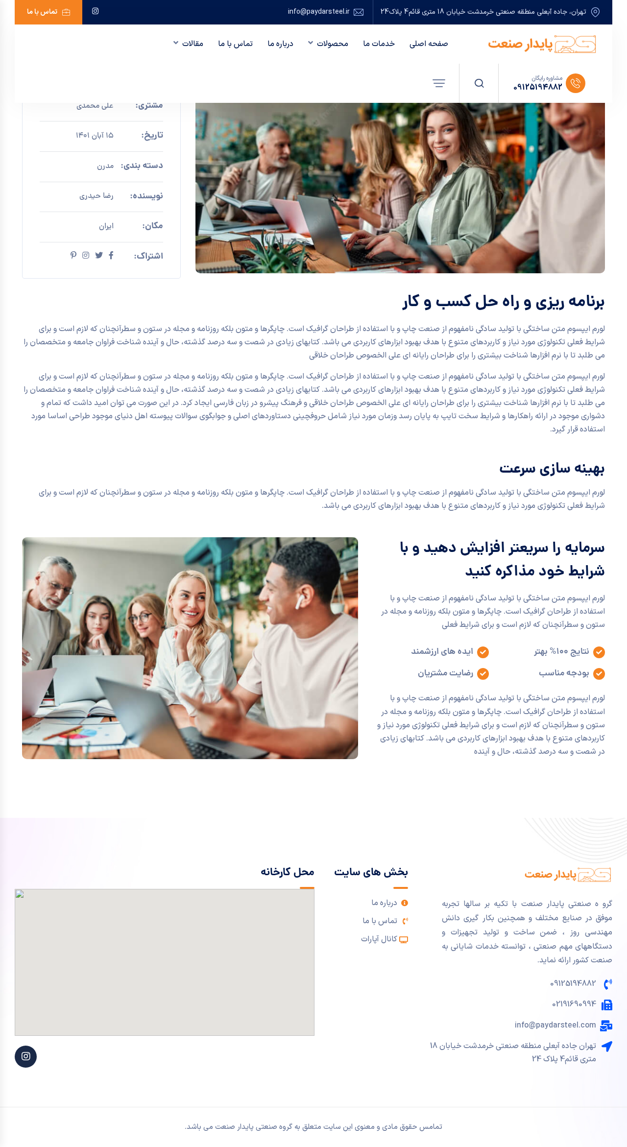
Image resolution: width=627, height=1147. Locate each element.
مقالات (192, 44)
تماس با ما (42, 12)
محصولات (332, 44)
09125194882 (537, 88)
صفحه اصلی (429, 44)
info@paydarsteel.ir (319, 12)
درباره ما (280, 44)
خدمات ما (379, 44)
